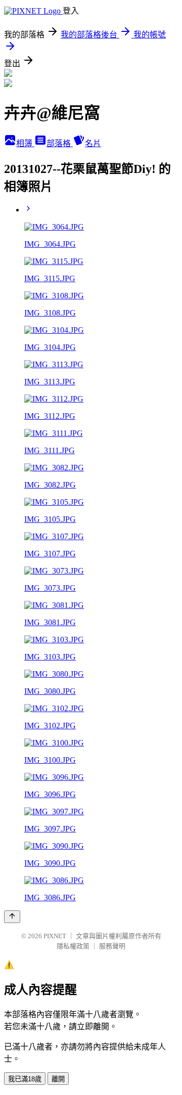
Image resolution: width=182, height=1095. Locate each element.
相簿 (25, 143)
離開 (58, 1079)
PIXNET (54, 936)
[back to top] (12, 916)
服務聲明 (112, 946)
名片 (93, 143)
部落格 (60, 143)
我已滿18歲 (24, 1079)
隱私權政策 (73, 946)
